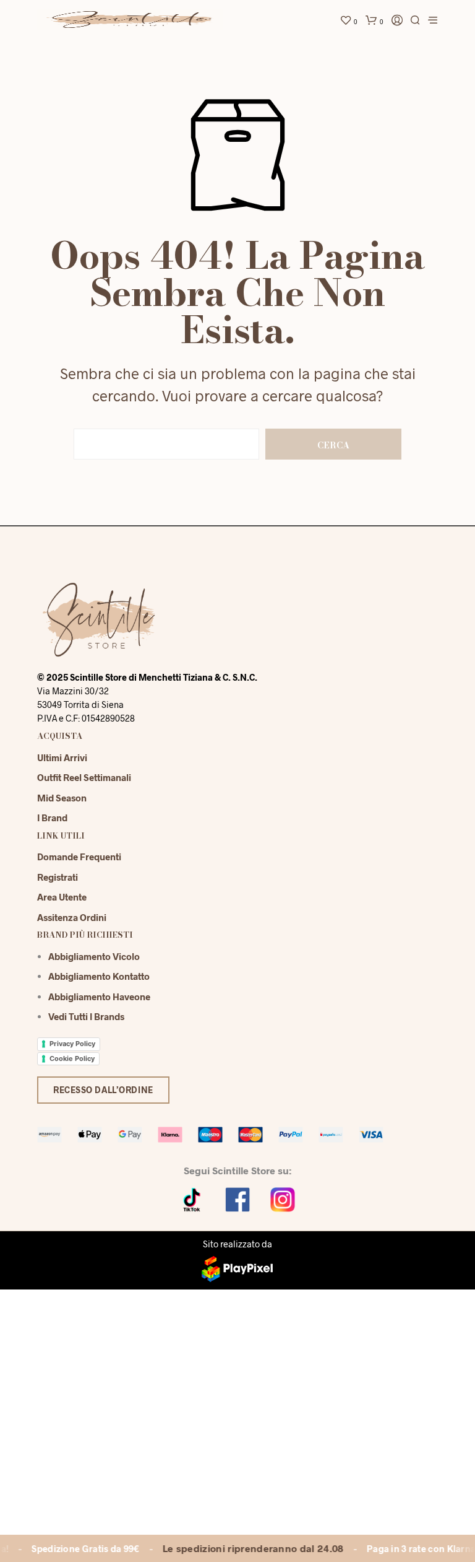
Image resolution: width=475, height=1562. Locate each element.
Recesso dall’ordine (103, 1089)
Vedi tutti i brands (86, 1016)
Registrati (57, 877)
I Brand (52, 817)
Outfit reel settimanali (84, 777)
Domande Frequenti (79, 856)
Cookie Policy (72, 1058)
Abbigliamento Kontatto (99, 976)
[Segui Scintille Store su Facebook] (237, 1198)
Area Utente (62, 896)
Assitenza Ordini (71, 917)
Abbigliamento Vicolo (94, 956)
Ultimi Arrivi (62, 757)
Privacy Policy (72, 1043)
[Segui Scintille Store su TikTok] (192, 1198)
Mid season (62, 797)
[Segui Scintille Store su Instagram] (282, 1198)
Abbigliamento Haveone (99, 996)
